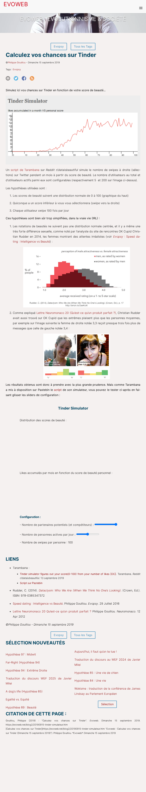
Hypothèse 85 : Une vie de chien (96, 672)
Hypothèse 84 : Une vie (90, 680)
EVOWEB (16, 4)
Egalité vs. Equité (17, 699)
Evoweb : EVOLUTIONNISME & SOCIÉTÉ (73, 18)
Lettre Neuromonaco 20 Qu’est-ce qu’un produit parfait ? (52, 611)
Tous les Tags (83, 46)
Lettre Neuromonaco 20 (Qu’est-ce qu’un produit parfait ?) (76, 313)
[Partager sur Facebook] (25, 82)
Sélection (107, 704)
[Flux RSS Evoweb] (33, 82)
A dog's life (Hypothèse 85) (24, 691)
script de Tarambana (25, 170)
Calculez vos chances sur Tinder (51, 54)
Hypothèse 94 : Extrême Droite (26, 670)
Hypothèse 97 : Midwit (21, 654)
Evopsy (59, 46)
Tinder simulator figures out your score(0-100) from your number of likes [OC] (68, 573)
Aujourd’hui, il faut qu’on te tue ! (95, 651)
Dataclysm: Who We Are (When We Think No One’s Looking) (80, 590)
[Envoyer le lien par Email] (9, 82)
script (58, 390)
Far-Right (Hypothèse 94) (23, 662)
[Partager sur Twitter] (17, 82)
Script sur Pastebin (31, 582)
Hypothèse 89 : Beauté (21, 707)
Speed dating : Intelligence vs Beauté (38, 603)
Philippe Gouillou (16, 62)
